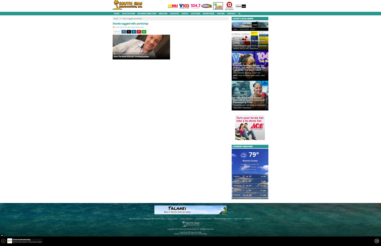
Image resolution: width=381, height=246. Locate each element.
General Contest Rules (203, 219)
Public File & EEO (134, 219)
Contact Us (248, 219)
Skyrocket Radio (196, 232)
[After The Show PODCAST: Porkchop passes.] (141, 47)
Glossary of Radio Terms (222, 219)
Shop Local (238, 219)
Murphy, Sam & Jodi (134, 54)
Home (116, 13)
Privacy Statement (186, 219)
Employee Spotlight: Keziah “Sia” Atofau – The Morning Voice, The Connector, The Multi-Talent (249, 67)
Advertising (208, 13)
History (221, 13)
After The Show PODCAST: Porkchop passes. (131, 56)
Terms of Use (172, 219)
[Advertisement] (250, 127)
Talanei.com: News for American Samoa (249, 41)
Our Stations (128, 13)
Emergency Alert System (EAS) (153, 219)
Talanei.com (237, 46)
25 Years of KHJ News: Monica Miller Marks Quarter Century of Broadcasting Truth (249, 100)
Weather (163, 13)
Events (185, 13)
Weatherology (202, 234)
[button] (239, 13)
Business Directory (147, 13)
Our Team (195, 13)
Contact (231, 13)
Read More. (254, 48)
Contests (174, 13)
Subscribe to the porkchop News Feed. (129, 27)
